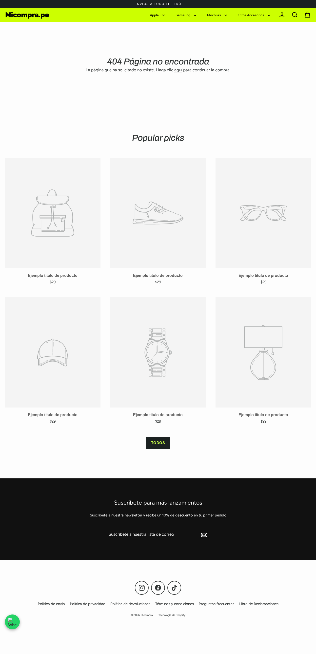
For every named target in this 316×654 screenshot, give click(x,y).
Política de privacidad (87, 604)
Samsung (183, 15)
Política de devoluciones (130, 604)
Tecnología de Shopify (171, 615)
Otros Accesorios (251, 15)
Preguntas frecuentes (216, 604)
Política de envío (51, 604)
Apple (155, 15)
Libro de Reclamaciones (258, 604)
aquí (178, 69)
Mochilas (214, 15)
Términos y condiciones (174, 604)
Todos (158, 443)
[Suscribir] (203, 534)
